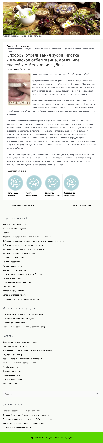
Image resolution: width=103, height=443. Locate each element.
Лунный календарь (11, 375)
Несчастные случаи (12, 278)
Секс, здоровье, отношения (15, 346)
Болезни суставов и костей (15, 295)
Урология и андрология (13, 291)
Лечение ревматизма (12, 266)
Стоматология (9, 287)
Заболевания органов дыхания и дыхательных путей (27, 237)
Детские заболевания (12, 379)
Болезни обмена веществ (14, 228)
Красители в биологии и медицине (18, 318)
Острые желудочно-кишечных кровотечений (23, 314)
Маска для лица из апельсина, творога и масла (24, 423)
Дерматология (9, 233)
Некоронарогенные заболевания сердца (21, 299)
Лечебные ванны (10, 367)
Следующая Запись (80, 205)
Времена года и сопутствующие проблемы (22, 359)
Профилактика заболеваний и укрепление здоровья (26, 327)
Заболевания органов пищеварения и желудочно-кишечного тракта (34, 241)
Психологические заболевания (17, 282)
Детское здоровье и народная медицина (21, 411)
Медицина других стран (14, 355)
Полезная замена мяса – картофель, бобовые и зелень (27, 419)
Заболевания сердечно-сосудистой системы (23, 249)
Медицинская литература (14, 270)
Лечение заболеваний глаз (15, 257)
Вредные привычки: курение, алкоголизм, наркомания (27, 350)
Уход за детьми (10, 383)
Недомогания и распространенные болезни (22, 274)
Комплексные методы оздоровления (19, 363)
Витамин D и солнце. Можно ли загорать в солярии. (26, 415)
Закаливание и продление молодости (20, 342)
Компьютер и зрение (12, 371)
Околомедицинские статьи (15, 323)
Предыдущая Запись (23, 205)
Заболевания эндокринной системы (19, 253)
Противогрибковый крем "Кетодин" (18, 427)
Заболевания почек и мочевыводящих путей (23, 245)
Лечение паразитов (11, 262)
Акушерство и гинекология (15, 224)
